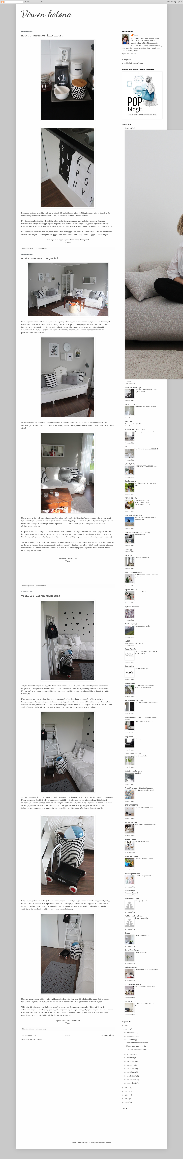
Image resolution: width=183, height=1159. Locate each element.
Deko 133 (128, 550)
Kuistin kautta (130, 481)
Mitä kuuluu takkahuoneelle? (145, 824)
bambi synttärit (140, 592)
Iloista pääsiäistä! (141, 756)
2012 (127, 1095)
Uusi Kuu (128, 422)
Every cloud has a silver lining (137, 532)
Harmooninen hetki (142, 626)
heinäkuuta (131, 1061)
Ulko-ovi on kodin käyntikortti (146, 702)
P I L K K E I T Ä (131, 498)
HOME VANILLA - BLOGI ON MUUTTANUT (146, 652)
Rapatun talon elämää (134, 700)
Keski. (127, 933)
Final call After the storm (144, 859)
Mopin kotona (131, 822)
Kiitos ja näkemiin (141, 901)
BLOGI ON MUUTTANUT (134, 643)
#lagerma (129, 737)
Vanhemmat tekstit (106, 1035)
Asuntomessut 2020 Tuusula (145, 407)
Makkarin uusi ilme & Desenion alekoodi (146, 576)
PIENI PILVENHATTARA (135, 430)
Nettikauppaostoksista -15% (145, 986)
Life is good (139, 739)
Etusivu (67, 1035)
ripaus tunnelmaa (132, 590)
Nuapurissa (129, 666)
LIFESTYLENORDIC (133, 984)
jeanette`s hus (130, 839)
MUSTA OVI (130, 464)
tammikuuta (132, 1083)
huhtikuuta (131, 1072)
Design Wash (130, 128)
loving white (130, 683)
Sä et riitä (128, 381)
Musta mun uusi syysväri (39, 258)
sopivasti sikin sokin (133, 515)
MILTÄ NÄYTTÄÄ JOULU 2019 (146, 466)
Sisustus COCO (131, 404)
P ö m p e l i (129, 555)
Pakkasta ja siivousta (142, 557)
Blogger (107, 1143)
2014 (127, 1088)
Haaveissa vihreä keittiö (133, 424)
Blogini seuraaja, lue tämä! (144, 790)
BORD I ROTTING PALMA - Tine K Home (145, 1005)
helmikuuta (132, 1079)
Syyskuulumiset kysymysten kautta (145, 484)
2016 (127, 1026)
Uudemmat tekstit (29, 1035)
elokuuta (130, 1058)
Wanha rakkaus (131, 624)
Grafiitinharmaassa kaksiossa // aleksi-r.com (141, 719)
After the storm (131, 856)
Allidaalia (128, 447)
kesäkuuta (131, 1065)
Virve (135, 35)
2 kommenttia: (41, 1029)
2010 (127, 1102)
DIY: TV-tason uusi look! (144, 722)
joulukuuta (131, 1032)
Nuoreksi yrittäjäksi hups (144, 807)
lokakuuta (131, 1040)
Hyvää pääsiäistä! (141, 952)
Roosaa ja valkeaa (132, 874)
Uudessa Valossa (131, 967)
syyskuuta (131, 1054)
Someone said (140, 534)
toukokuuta (131, 1069)
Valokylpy (138, 773)
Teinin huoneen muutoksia (144, 432)
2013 (127, 1091)
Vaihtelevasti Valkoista (134, 916)
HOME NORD (130, 1001)
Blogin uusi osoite (141, 668)
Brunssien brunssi (131, 893)
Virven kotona (46, 14)
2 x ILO (127, 641)
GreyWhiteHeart (132, 950)
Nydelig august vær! (142, 841)
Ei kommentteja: (42, 248)
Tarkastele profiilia (129, 54)
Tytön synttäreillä (141, 918)
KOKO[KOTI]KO (131, 805)
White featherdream (133, 573)
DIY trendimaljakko (142, 935)
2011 (126, 1099)
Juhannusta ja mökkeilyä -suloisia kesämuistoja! (144, 686)
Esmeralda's (130, 891)
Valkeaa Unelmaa (132, 607)
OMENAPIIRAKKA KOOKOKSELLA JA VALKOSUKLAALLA (142, 502)
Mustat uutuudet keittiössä (42, 35)
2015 (127, 1029)
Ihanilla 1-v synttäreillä (143, 876)
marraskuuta (132, 1036)
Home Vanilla (130, 649)
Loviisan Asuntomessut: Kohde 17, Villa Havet (146, 390)
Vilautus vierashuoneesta (40, 596)
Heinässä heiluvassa (133, 771)
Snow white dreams (133, 754)
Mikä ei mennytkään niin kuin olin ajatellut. (145, 518)
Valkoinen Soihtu (132, 899)
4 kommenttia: (41, 586)
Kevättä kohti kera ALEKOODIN (146, 449)
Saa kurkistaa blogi (133, 387)
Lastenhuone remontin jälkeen (146, 969)
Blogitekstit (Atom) (34, 1039)
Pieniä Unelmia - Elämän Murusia (138, 788)
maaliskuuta (132, 1076)
